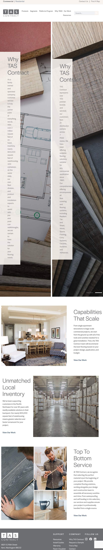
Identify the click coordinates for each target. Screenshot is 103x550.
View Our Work (80, 360)
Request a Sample (76, 542)
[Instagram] (86, 539)
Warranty (57, 545)
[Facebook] (90, 539)
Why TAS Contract (76, 539)
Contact (72, 548)
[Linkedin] (95, 539)
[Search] (97, 13)
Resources (57, 539)
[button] (89, 292)
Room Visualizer (59, 548)
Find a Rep (73, 545)
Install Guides (58, 542)
